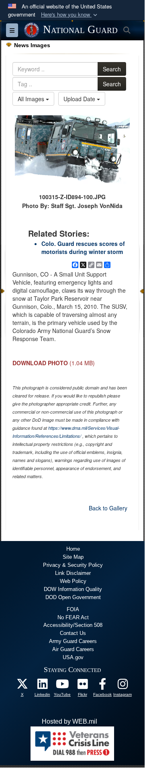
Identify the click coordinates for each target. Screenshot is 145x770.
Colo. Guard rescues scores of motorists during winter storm (83, 247)
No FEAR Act (73, 617)
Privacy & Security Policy (73, 565)
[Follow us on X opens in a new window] (22, 686)
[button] (70, 14)
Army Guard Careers (73, 641)
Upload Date (80, 99)
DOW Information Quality (73, 589)
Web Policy (73, 581)
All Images (32, 99)
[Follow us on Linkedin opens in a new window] (42, 686)
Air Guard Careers (73, 649)
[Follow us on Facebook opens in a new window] (102, 686)
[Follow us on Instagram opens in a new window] (122, 686)
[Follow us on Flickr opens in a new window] (82, 686)
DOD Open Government (73, 597)
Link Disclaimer (73, 573)
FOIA (73, 609)
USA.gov (73, 657)
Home (73, 549)
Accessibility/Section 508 (72, 625)
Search (112, 69)
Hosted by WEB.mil (69, 721)
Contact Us (73, 633)
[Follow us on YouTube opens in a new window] (62, 686)
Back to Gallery (108, 508)
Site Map (73, 557)
